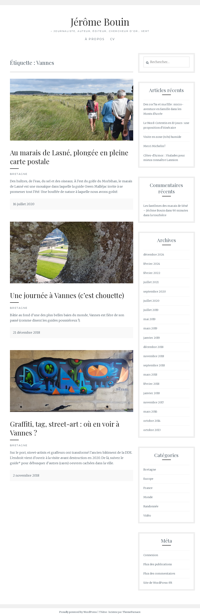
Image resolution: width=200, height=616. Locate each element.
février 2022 (151, 273)
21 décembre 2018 (26, 332)
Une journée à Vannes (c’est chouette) (67, 295)
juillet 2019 (150, 310)
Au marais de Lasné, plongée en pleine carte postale (69, 157)
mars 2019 (150, 328)
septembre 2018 (154, 365)
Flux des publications (157, 564)
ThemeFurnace (131, 612)
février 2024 (151, 264)
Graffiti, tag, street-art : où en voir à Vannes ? (64, 428)
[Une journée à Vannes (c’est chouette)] (71, 282)
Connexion (150, 555)
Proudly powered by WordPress (78, 612)
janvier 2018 (151, 393)
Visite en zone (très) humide (162, 137)
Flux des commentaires (159, 573)
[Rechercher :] (166, 62)
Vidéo (147, 515)
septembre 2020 (154, 291)
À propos (94, 39)
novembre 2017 (153, 402)
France (148, 488)
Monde (148, 497)
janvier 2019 (151, 338)
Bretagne (19, 173)
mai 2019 (149, 319)
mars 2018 (150, 374)
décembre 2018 (153, 347)
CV (112, 39)
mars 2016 (150, 411)
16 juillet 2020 (23, 204)
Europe (148, 479)
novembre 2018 (153, 356)
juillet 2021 (151, 282)
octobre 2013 (152, 430)
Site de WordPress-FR (157, 582)
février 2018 (151, 384)
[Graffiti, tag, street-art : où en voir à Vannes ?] (71, 411)
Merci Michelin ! (154, 146)
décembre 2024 (153, 254)
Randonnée (150, 506)
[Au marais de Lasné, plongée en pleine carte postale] (71, 139)
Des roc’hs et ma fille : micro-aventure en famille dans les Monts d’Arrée (163, 109)
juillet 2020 (151, 301)
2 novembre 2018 (26, 475)
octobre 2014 (151, 421)
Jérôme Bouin (100, 21)
